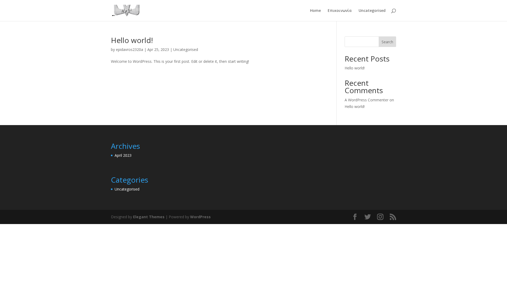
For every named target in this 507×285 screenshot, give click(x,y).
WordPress (200, 216)
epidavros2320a (129, 49)
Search (387, 41)
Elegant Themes (149, 216)
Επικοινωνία (340, 11)
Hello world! (132, 40)
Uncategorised (372, 11)
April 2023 (123, 155)
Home (315, 11)
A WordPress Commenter (366, 99)
